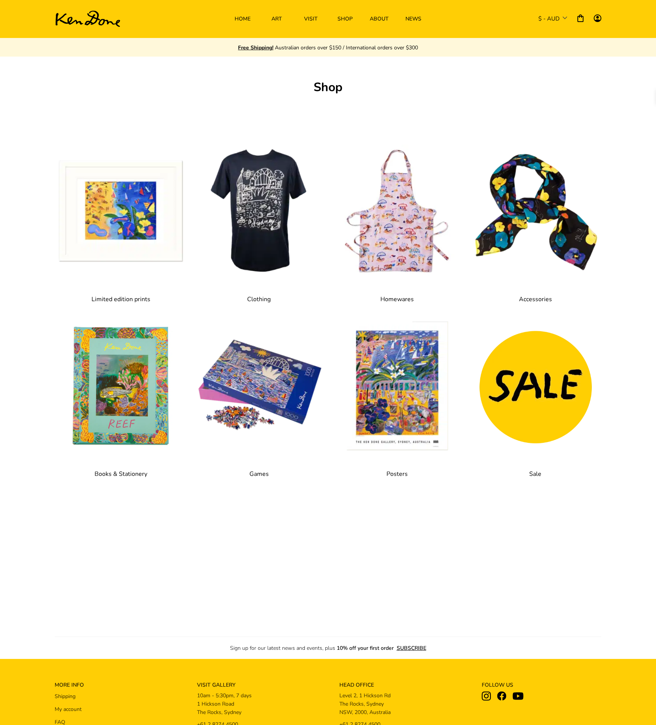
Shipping (65, 696)
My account (68, 708)
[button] (276, 19)
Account (597, 18)
